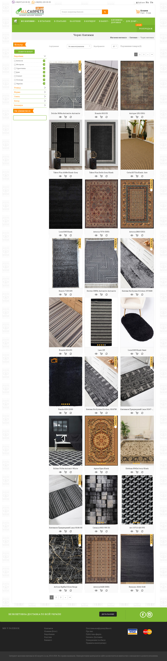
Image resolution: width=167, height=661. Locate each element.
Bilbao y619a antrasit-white (65, 468)
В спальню (60, 21)
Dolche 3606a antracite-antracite (65, 113)
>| (152, 54)
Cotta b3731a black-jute (137, 172)
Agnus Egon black (101, 468)
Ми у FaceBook (11, 628)
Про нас (89, 631)
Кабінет (141, 2)
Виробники (49, 634)
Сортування (54, 46)
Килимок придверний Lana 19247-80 (137, 409)
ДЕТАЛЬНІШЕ (108, 614)
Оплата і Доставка (94, 637)
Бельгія (19, 61)
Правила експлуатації (96, 643)
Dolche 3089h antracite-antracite (101, 291)
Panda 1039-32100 (65, 409)
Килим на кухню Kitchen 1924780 (101, 409)
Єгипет (19, 76)
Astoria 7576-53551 (101, 232)
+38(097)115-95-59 (22, 2)
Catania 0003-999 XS (101, 528)
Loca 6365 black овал (137, 350)
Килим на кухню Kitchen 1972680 (137, 291)
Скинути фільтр (25, 52)
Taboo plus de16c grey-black (101, 172)
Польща (19, 80)
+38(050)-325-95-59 (43, 2)
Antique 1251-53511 (137, 113)
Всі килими (28, 21)
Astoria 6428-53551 (101, 587)
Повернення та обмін (96, 640)
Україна (19, 84)
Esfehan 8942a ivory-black (137, 468)
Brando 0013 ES (101, 113)
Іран (18, 72)
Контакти (48, 628)
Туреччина (21, 68)
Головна (15, 21)
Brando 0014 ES (65, 350)
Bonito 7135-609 (65, 291)
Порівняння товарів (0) (130, 46)
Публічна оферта (93, 634)
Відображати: (99, 46)
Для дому (131, 21)
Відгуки (48, 637)
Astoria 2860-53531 (137, 232)
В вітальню (44, 21)
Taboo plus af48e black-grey (65, 172)
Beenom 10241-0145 (137, 587)
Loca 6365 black (65, 232)
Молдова (20, 64)
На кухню (75, 21)
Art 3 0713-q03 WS (137, 528)
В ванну (103, 21)
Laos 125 (101, 350)
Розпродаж (146, 28)
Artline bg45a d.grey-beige (65, 587)
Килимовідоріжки (116, 21)
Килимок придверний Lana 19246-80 (65, 528)
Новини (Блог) (50, 631)
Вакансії (48, 640)
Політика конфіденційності (99, 628)
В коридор (90, 21)
